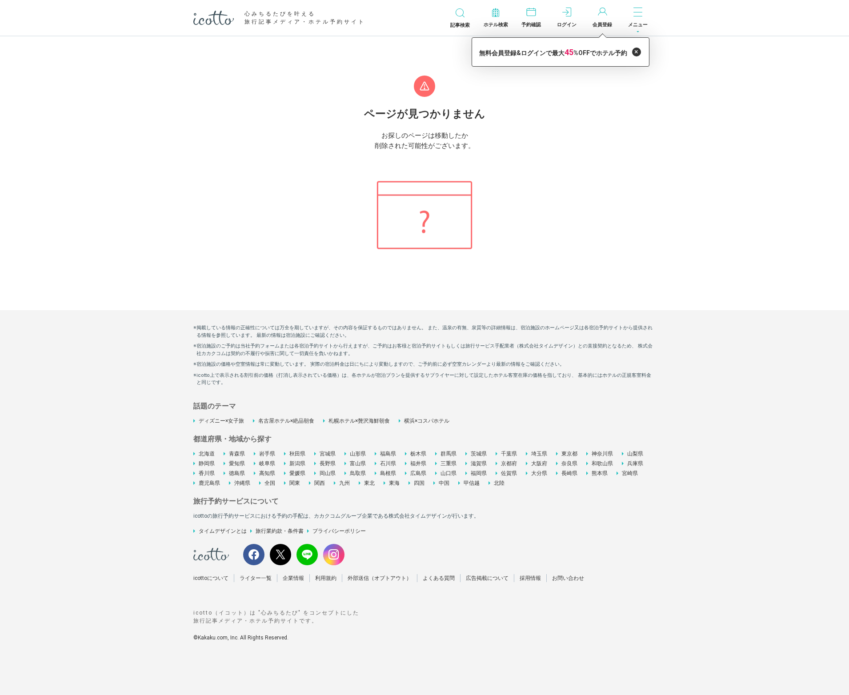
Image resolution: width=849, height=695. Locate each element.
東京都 (569, 454)
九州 (344, 483)
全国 (269, 483)
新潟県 (297, 463)
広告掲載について (487, 578)
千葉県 (509, 454)
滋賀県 (479, 463)
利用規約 (325, 578)
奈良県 (569, 463)
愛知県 (237, 463)
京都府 (509, 463)
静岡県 (207, 463)
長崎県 (569, 473)
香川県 (207, 473)
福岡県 (479, 473)
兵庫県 (635, 463)
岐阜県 (267, 463)
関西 (319, 483)
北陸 (499, 483)
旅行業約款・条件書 (280, 531)
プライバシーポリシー (339, 531)
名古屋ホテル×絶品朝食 (286, 421)
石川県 (388, 463)
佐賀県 (509, 473)
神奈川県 (602, 454)
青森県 (237, 454)
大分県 (539, 473)
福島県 (388, 454)
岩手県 (267, 454)
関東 (294, 483)
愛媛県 (297, 473)
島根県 (388, 473)
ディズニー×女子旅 (221, 421)
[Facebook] (253, 554)
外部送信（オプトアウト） (380, 578)
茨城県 (479, 454)
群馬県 (449, 454)
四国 (419, 483)
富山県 (358, 463)
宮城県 (328, 454)
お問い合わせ (568, 578)
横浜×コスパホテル (426, 421)
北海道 (207, 454)
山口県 (449, 473)
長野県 (328, 463)
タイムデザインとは (223, 531)
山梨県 (635, 454)
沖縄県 (242, 483)
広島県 (418, 473)
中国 (444, 483)
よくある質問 (439, 578)
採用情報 (530, 578)
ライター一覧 (256, 578)
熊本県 (600, 473)
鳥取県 (358, 473)
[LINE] (307, 554)
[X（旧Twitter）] (280, 554)
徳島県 (237, 473)
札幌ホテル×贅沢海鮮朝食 (359, 421)
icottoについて (210, 578)
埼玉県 (539, 454)
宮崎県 (630, 473)
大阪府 (539, 463)
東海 (394, 483)
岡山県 (328, 473)
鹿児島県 (209, 483)
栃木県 (418, 454)
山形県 (358, 454)
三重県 (449, 463)
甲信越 (472, 483)
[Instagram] (333, 554)
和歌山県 (602, 463)
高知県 (267, 473)
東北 (369, 483)
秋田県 (297, 454)
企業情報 (293, 578)
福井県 (418, 463)
